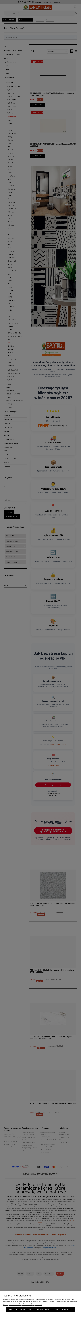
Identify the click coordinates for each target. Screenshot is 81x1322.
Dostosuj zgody (43, 1309)
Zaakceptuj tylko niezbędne (20, 1309)
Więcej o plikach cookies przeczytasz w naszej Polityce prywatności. (22, 1305)
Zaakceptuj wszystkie (63, 1309)
